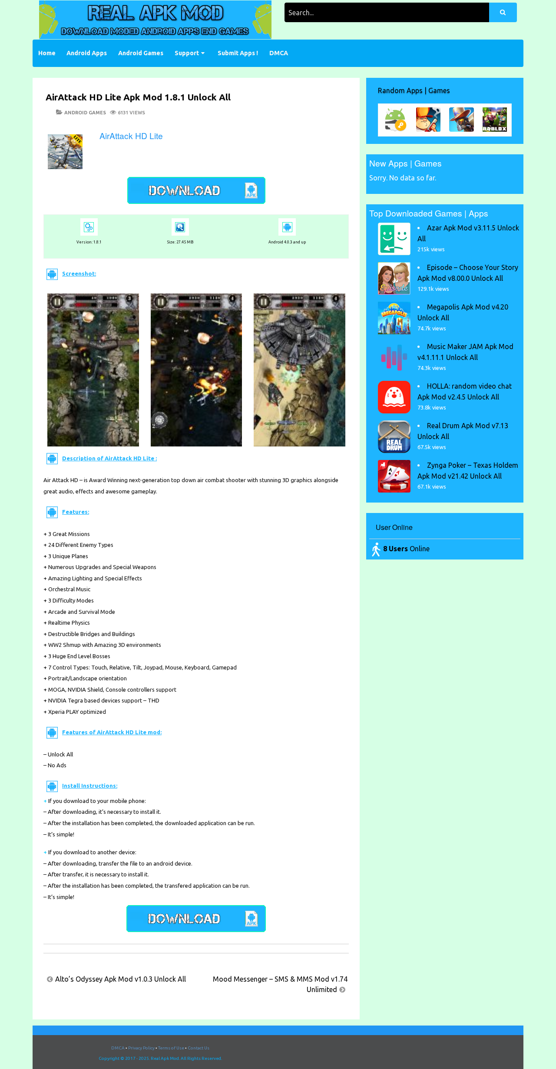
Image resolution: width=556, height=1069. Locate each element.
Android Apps (86, 53)
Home (47, 53)
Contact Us (198, 1048)
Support (187, 53)
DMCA (278, 53)
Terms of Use (171, 1048)
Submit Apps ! (238, 53)
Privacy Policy (141, 1048)
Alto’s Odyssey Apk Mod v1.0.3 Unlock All (120, 979)
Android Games (140, 53)
